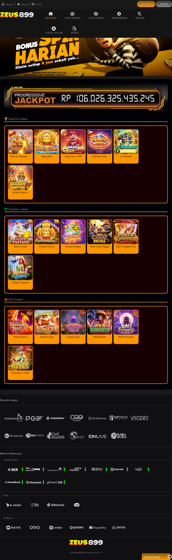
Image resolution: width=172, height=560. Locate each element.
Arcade (140, 18)
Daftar (146, 4)
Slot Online (72, 18)
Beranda (51, 18)
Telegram (24, 4)
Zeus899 (79, 553)
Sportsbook (119, 18)
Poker (75, 33)
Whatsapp (9, 4)
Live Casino (96, 18)
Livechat (38, 4)
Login (164, 4)
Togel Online (54, 33)
